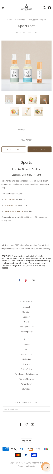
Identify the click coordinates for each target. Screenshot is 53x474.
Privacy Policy (26, 384)
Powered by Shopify (26, 466)
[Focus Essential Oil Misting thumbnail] (20, 99)
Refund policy (27, 332)
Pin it (26, 280)
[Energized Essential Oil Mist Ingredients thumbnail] (14, 111)
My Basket (26, 359)
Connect (26, 317)
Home (9, 20)
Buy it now (39, 149)
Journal (26, 307)
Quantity (21, 129)
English (25, 440)
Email (33, 280)
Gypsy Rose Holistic (26, 32)
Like (19, 280)
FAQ (26, 349)
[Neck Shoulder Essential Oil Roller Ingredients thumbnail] (38, 111)
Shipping (26, 364)
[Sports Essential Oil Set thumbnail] (8, 99)
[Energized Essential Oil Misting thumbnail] (44, 99)
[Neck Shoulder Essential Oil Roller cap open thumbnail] (26, 111)
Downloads (26, 389)
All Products (30, 20)
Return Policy (26, 369)
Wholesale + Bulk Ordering (26, 374)
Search (26, 344)
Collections (19, 20)
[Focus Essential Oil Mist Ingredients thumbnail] (32, 99)
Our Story (26, 312)
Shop (26, 322)
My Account (26, 354)
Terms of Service (26, 327)
